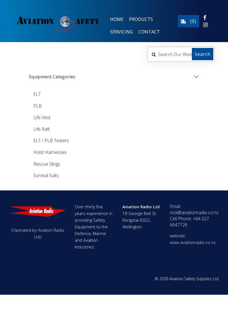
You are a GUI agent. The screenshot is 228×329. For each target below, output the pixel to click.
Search (202, 54)
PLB (37, 106)
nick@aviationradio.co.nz (194, 212)
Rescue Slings (46, 164)
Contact (149, 32)
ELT (37, 94)
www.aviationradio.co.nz (192, 242)
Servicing (121, 32)
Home (116, 19)
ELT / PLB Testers (51, 140)
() (191, 21)
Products (141, 19)
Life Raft (41, 129)
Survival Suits (46, 175)
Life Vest (41, 117)
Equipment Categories (52, 77)
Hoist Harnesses (50, 152)
